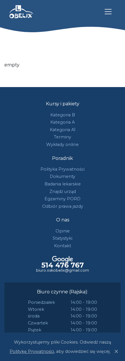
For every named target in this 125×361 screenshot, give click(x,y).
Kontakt (62, 245)
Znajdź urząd (62, 191)
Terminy (62, 137)
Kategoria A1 (63, 129)
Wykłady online (62, 144)
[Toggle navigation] (108, 11)
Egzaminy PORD (62, 198)
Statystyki (62, 238)
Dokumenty (62, 176)
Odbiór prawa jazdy (62, 206)
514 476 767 (62, 265)
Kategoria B (62, 115)
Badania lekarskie (62, 184)
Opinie (63, 231)
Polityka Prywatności (62, 169)
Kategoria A (62, 122)
